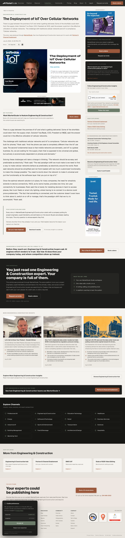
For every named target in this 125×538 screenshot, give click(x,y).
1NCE (64, 133)
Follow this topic (103, 110)
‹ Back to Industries (8, 10)
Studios (43, 520)
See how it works (35, 230)
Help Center (44, 528)
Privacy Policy (90, 535)
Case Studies (44, 515)
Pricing (69, 3)
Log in (91, 3)
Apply (57, 525)
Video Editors (59, 515)
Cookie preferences (117, 535)
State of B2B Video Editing (96, 127)
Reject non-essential (20, 528)
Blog (75, 3)
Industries (48, 3)
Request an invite (102, 3)
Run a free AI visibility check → (92, 250)
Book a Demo (74, 525)
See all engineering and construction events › (100, 152)
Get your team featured (16, 230)
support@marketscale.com (100, 107)
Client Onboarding (45, 525)
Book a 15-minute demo (86, 490)
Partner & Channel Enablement (97, 121)
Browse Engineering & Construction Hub (107, 376)
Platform (29, 3)
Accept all (20, 523)
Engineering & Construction (14, 14)
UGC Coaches (59, 520)
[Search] (85, 3)
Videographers (59, 518)
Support (73, 528)
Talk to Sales (74, 518)
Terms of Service (99, 535)
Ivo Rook (42, 133)
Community (58, 3)
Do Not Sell (108, 535)
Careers (73, 520)
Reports (43, 518)
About (81, 3)
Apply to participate (103, 171)
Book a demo (74, 117)
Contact (73, 515)
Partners (73, 523)
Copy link (12, 44)
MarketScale (28, 35)
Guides (57, 523)
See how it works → (93, 78)
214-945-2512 (106, 495)
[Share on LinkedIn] (22, 44)
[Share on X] (18, 44)
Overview (21, 3)
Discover (37, 3)
